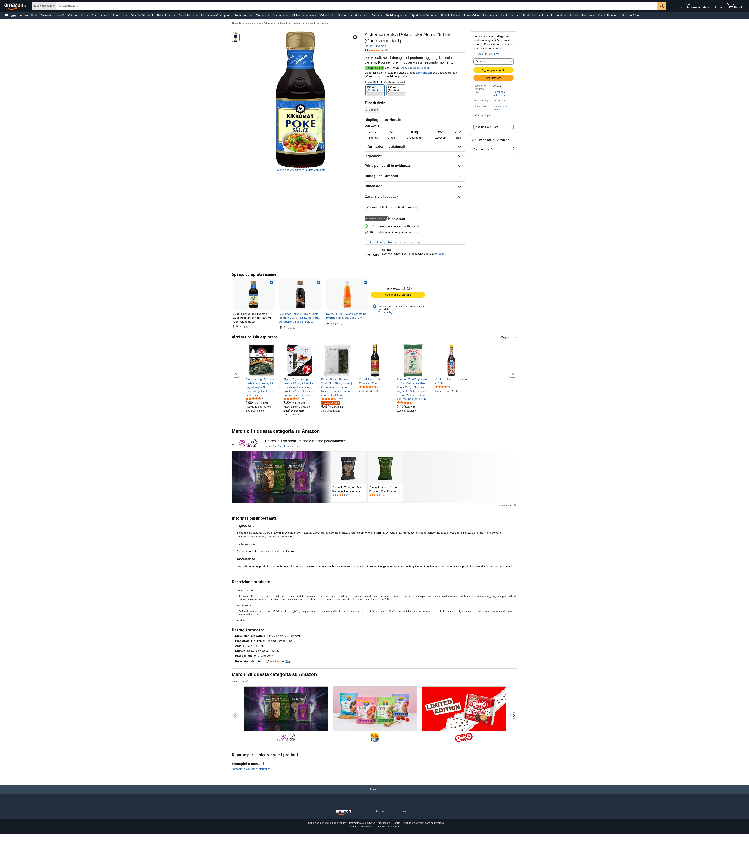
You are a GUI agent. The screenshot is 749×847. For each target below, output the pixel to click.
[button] (10, 15)
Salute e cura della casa (353, 15)
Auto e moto (280, 15)
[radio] (235, 37)
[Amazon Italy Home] (343, 813)
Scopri (442, 253)
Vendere (561, 15)
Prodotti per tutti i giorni (537, 15)
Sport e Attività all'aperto (216, 15)
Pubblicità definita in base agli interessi (423, 823)
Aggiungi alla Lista (487, 126)
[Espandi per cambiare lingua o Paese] (681, 7)
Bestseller (47, 15)
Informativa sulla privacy (362, 823)
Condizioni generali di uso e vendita (327, 823)
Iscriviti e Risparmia (582, 15)
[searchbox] (356, 6)
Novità (60, 15)
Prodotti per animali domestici (501, 15)
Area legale (384, 823)
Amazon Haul (28, 15)
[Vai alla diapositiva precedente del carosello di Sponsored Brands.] (235, 715)
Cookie (396, 823)
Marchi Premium (608, 15)
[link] (300, 294)
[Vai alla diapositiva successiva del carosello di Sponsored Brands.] (514, 715)
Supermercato (243, 15)
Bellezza (377, 15)
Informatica (120, 15)
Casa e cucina (100, 15)
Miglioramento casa (304, 15)
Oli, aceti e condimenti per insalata (282, 23)
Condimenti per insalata (315, 23)
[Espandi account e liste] (708, 7)
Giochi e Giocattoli (142, 15)
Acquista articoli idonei (415, 67)
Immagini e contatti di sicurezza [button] (251, 768)
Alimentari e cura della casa (246, 23)
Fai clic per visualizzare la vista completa (300, 169)
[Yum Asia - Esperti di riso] (281, 477)
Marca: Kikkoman (375, 45)
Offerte (72, 15)
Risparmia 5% (374, 67)
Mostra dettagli (386, 312)
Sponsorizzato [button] (506, 505)
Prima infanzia (166, 15)
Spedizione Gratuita (423, 15)
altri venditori (424, 72)
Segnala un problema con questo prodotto (395, 242)
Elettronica (262, 15)
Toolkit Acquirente (396, 15)
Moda (84, 15)
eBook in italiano (450, 15)
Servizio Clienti (631, 15)
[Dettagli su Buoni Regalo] (197, 15)
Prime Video (471, 15)
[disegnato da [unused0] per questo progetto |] (244, 443)
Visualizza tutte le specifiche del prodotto (392, 206)
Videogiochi (327, 15)
